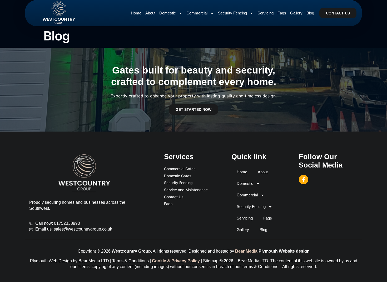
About (150, 13)
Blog (310, 13)
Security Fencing (232, 13)
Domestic (167, 13)
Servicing (265, 13)
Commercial (196, 13)
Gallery (296, 13)
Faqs (281, 13)
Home (136, 13)
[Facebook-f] (303, 179)
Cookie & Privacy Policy (176, 261)
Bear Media (246, 251)
